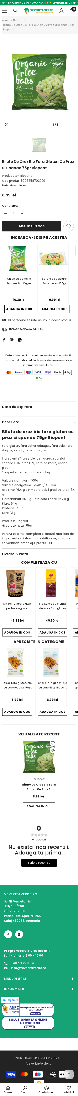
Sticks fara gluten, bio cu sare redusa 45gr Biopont (17, 685)
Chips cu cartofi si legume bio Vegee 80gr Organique (19, 281)
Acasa (6, 20)
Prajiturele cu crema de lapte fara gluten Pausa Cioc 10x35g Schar (52, 606)
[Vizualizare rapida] (53, 750)
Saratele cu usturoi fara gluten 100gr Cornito (54, 281)
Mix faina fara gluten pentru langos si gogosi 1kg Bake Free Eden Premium (17, 606)
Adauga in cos (32, 226)
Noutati (18, 20)
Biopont (26, 176)
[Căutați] (15, 10)
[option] (39, 82)
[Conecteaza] (61, 10)
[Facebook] (4, 340)
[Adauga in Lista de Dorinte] (68, 226)
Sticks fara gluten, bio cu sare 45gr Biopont (52, 685)
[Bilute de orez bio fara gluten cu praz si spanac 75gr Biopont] (39, 757)
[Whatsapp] (20, 340)
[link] (25, 1089)
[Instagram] (19, 934)
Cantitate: (10, 206)
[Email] (12, 340)
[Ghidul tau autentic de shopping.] (10, 1000)
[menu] (4, 10)
